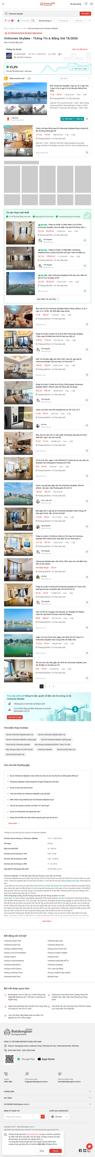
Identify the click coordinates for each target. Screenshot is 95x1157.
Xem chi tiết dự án (79, 49)
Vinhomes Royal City (56, 945)
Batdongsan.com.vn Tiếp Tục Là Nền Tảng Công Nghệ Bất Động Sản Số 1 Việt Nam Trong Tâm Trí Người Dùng (27, 997)
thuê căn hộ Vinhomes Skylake (18, 744)
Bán (5, 28)
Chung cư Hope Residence (14, 960)
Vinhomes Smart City (12, 945)
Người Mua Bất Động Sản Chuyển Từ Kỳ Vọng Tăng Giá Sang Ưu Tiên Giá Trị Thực (27, 1007)
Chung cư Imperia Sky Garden (59, 972)
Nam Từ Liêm (21, 28)
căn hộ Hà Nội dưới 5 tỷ (66, 749)
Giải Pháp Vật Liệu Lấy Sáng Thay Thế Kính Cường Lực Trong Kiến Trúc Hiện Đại (71, 1007)
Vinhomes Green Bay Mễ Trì (58, 960)
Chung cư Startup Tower (13, 972)
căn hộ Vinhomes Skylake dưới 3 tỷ (51, 734)
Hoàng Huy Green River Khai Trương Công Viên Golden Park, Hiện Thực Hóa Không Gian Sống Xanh (70, 997)
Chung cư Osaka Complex (57, 953)
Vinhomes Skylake (45, 749)
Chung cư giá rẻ (10, 956)
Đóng (42, 1151)
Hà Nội (11, 28)
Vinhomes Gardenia (55, 964)
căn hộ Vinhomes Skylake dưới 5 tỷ (19, 734)
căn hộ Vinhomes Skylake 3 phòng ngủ (56, 739)
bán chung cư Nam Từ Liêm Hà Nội (19, 749)
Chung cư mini (53, 956)
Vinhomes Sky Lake (55, 941)
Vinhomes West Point (12, 976)
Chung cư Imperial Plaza (13, 949)
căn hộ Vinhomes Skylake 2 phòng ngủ (21, 739)
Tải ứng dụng (75, 4)
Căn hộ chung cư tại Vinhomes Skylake (43, 28)
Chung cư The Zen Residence (15, 953)
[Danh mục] (3, 4)
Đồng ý (55, 1151)
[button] (90, 21)
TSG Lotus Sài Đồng (55, 968)
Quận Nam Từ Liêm (11, 898)
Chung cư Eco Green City (57, 949)
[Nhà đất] (47, 3)
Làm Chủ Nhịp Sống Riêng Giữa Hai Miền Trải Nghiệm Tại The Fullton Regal (25, 1016)
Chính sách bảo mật (33, 1134)
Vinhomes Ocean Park (12, 941)
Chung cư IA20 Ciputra (12, 968)
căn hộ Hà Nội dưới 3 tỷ (15, 754)
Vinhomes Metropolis (12, 964)
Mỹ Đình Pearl (53, 976)
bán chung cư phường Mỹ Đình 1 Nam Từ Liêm (52, 744)
